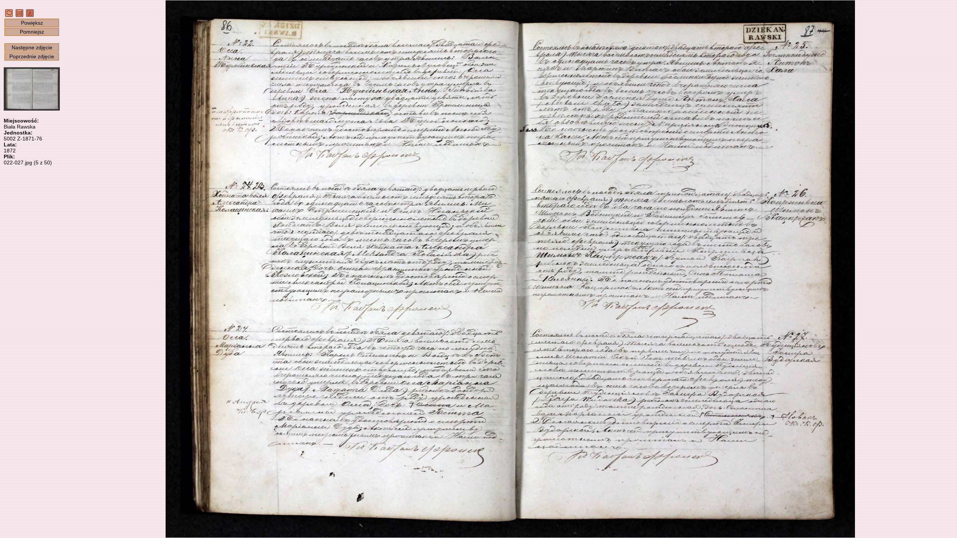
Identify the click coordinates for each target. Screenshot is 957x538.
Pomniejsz (32, 32)
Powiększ (32, 23)
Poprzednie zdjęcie (31, 56)
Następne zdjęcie (32, 47)
